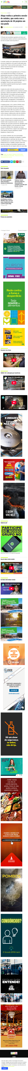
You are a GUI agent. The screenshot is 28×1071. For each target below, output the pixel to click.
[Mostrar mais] (23, 162)
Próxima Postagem (22, 230)
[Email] (20, 162)
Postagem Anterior (5, 230)
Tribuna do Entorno (19, 155)
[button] (1, 2)
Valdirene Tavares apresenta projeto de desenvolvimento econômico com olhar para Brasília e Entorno (21, 183)
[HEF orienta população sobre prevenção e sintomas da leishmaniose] (7, 175)
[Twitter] (11, 162)
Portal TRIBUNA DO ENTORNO (7, 155)
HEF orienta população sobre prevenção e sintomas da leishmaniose (7, 181)
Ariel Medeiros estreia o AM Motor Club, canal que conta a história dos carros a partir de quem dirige (7, 201)
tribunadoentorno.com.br (6, 157)
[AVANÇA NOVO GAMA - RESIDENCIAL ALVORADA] (14, 244)
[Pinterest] (17, 162)
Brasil (9, 12)
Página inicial (4, 12)
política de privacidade (9, 1066)
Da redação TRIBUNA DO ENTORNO (15, 154)
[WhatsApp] (14, 162)
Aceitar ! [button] (5, 1068)
